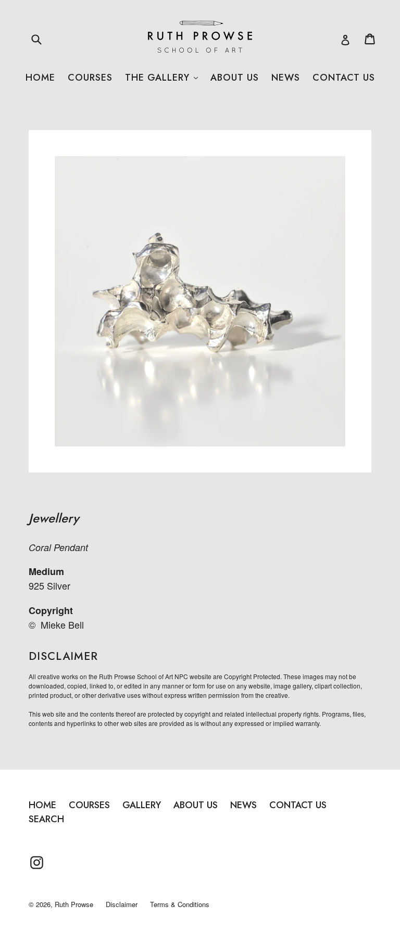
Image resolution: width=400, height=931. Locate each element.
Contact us (343, 77)
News (285, 77)
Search (46, 819)
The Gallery (161, 77)
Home (40, 77)
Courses (90, 77)
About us (234, 77)
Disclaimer (122, 904)
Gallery (141, 805)
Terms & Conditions (179, 904)
